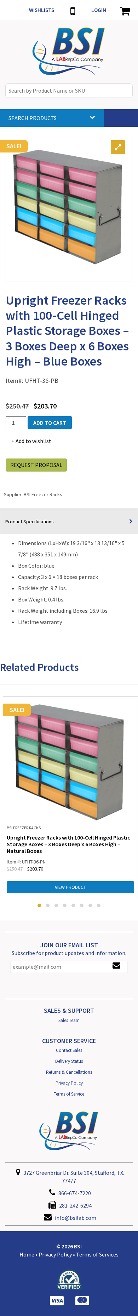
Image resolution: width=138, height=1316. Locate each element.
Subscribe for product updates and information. (69, 952)
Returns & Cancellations (69, 1072)
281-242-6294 (75, 1205)
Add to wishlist (33, 440)
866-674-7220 (74, 1193)
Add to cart (49, 422)
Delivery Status (69, 1061)
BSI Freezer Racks (43, 494)
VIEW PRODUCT (70, 887)
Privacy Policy (69, 1083)
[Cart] (124, 10)
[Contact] (72, 10)
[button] (39, 905)
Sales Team (69, 1020)
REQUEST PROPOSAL (36, 464)
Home (26, 1254)
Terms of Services (97, 1254)
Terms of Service (69, 1094)
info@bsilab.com (75, 1217)
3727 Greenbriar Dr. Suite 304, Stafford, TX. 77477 (73, 1176)
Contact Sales (69, 1050)
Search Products (32, 117)
